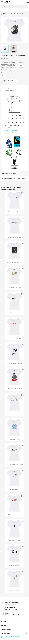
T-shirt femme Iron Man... (14, 540)
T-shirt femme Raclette (14, 338)
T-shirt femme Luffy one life (14, 363)
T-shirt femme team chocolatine (14, 414)
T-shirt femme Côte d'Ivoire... (14, 287)
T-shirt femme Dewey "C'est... (14, 388)
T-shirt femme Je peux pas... (14, 590)
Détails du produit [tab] (10, 90)
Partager (8, 80)
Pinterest (16, 80)
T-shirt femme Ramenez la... (14, 237)
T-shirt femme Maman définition (14, 464)
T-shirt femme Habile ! (14, 313)
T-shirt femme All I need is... (14, 262)
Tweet (12, 80)
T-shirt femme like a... (14, 565)
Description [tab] (8, 88)
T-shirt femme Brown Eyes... (14, 489)
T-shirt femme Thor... (14, 439)
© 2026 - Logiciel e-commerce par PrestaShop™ (10, 637)
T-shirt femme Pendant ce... (14, 212)
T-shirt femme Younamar (14, 515)
